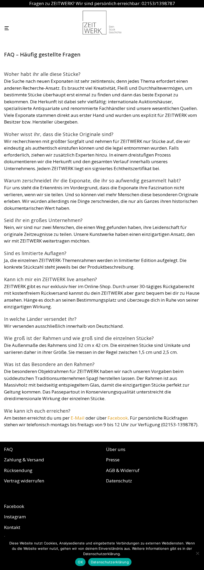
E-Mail (77, 418)
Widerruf (129, 470)
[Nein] (197, 553)
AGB (110, 470)
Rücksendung (18, 470)
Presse (113, 460)
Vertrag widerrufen (24, 481)
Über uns (115, 449)
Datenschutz (119, 481)
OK (80, 562)
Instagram (15, 517)
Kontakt (12, 527)
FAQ (8, 449)
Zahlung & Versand (24, 460)
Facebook (118, 418)
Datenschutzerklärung (110, 562)
